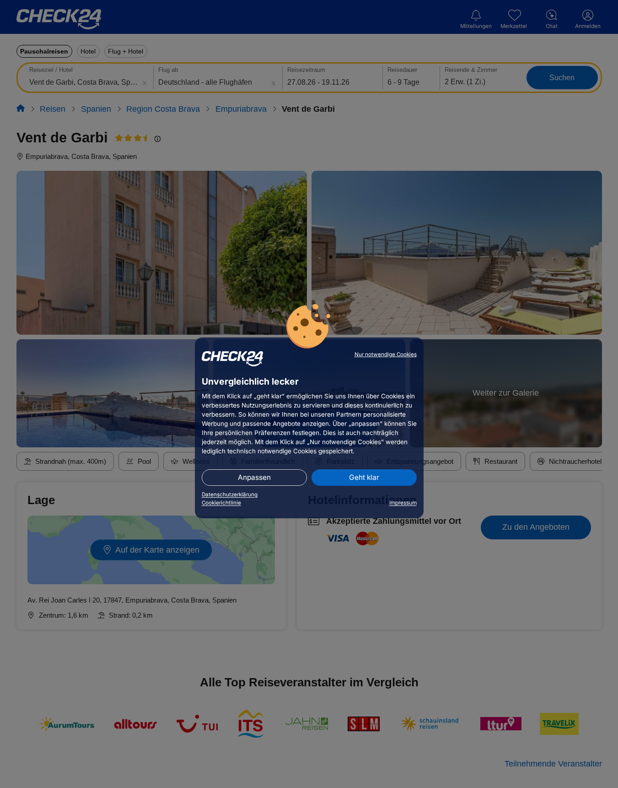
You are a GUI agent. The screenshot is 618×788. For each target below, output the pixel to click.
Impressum (403, 503)
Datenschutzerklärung (230, 494)
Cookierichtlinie (221, 503)
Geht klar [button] (364, 477)
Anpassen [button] (254, 477)
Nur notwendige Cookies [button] (386, 354)
